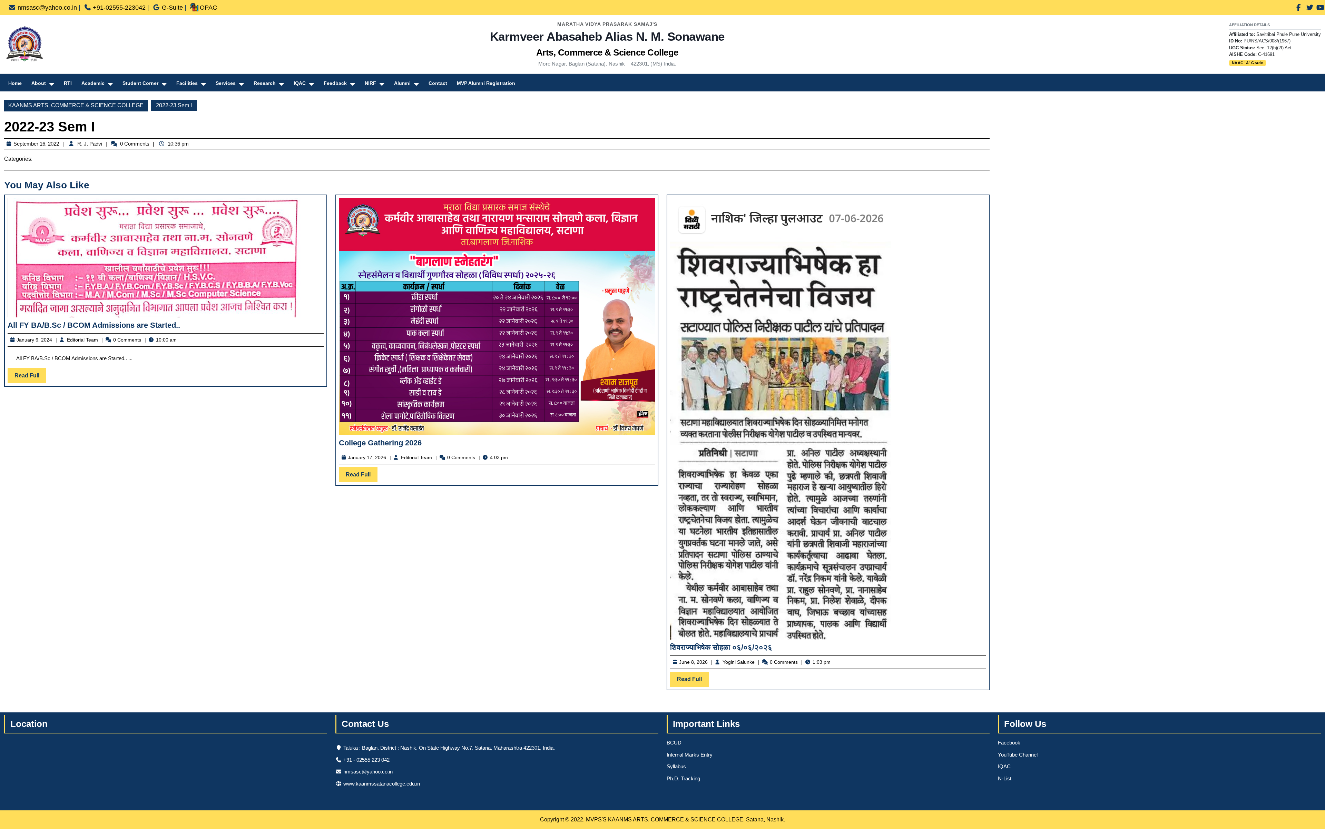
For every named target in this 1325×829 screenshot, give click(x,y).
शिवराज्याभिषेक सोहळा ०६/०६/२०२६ (721, 647)
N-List (1004, 778)
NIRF (370, 83)
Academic (93, 83)
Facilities (187, 83)
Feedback (335, 83)
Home (15, 83)
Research (265, 83)
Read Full (30, 377)
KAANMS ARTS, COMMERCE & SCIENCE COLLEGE (76, 105)
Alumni (402, 83)
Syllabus (676, 766)
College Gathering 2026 (380, 442)
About (38, 83)
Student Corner (140, 83)
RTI (68, 83)
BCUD (674, 743)
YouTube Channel (1018, 755)
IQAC (300, 83)
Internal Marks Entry (690, 755)
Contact (438, 83)
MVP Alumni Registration (486, 83)
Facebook (1009, 743)
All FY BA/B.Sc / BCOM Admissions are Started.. (94, 325)
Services (226, 83)
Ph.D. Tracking (683, 778)
